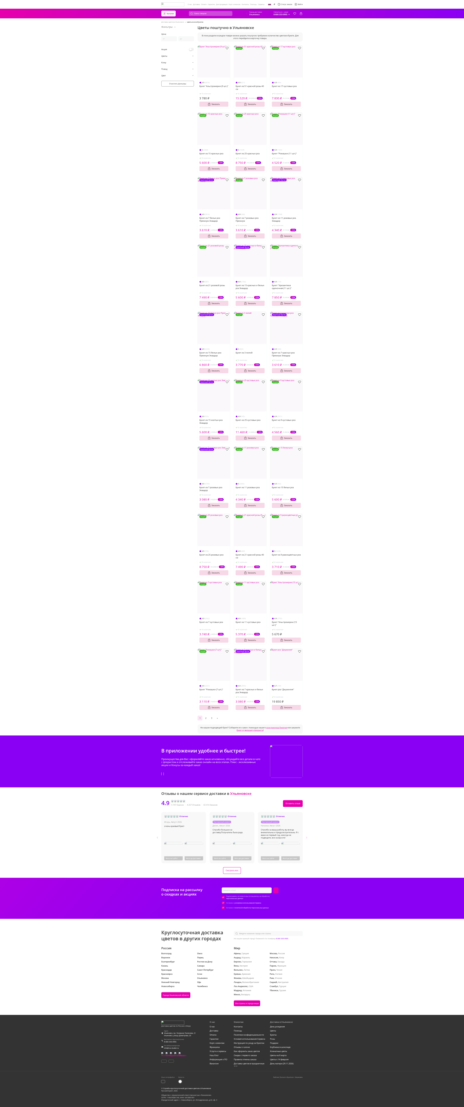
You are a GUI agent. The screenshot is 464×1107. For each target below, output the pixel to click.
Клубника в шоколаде (280, 1047)
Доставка (196, 4)
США (251, 986)
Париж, (273, 965)
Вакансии (214, 1063)
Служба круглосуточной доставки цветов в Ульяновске (187, 1088)
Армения (246, 974)
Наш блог (214, 1055)
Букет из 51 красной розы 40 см (250, 87)
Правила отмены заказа (245, 1059)
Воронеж (165, 957)
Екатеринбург (168, 961)
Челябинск (202, 986)
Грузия (282, 990)
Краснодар (166, 970)
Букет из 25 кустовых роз (248, 420)
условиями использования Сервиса (247, 903)
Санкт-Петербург (205, 970)
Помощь (253, 4)
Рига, (272, 974)
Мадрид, (238, 990)
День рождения (277, 1026)
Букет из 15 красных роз (211, 153)
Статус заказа (286, 4)
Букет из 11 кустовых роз (248, 622)
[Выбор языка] (269, 4)
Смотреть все (232, 870)
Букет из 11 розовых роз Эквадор (284, 219)
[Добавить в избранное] (227, 48)
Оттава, (273, 961)
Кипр (281, 957)
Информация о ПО (218, 1059)
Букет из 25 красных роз (248, 153)
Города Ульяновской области (176, 995)
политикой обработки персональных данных (251, 908)
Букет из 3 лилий (244, 352)
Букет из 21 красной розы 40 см (250, 556)
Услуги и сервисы (218, 1051)
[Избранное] (294, 13)
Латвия (278, 974)
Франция (281, 965)
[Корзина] (301, 13)
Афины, (237, 953)
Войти (300, 4)
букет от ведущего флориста (250, 730)
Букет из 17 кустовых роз (284, 86)
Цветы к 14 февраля (279, 1059)
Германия (247, 961)
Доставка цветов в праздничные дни (249, 1065)
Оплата (204, 4)
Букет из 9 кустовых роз (283, 420)
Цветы (273, 1030)
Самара (200, 965)
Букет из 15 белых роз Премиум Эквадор (210, 354)
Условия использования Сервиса (249, 1039)
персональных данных (234, 898)
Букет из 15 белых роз (283, 487)
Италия (278, 978)
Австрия (243, 965)
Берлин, (238, 961)
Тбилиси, (274, 990)
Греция (245, 953)
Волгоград (166, 953)
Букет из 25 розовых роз (211, 554)
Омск (199, 953)
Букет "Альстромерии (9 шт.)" (213, 86)
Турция (282, 986)
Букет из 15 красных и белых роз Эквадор (250, 287)
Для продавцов (221, 4)
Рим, (272, 978)
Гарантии (211, 4)
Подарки (274, 1043)
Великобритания (250, 982)
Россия (281, 953)
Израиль (246, 957)
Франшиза (215, 1047)
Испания (247, 990)
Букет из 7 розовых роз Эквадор (210, 489)
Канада (281, 961)
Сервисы (261, 4)
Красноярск (167, 974)
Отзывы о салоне (242, 1047)
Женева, (238, 978)
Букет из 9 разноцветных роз (286, 554)
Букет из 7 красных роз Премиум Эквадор (283, 354)
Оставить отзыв (293, 803)
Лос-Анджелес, (241, 986)
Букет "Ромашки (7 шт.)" (211, 689)
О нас (190, 4)
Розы (272, 1039)
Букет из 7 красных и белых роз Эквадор (249, 691)
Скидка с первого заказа (245, 1055)
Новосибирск (167, 986)
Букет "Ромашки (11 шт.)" (284, 153)
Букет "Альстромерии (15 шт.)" (284, 623)
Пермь (200, 957)
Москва (165, 978)
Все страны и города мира (247, 1003)
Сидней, (274, 982)
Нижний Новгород (170, 982)
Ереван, (237, 974)
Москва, (274, 953)
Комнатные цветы (278, 1051)
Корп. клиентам (234, 4)
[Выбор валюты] (274, 4)
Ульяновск (202, 978)
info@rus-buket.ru (171, 1048)
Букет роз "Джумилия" (283, 689)
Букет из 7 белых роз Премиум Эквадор (209, 219)
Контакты (245, 4)
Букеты (273, 1034)
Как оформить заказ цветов (247, 1051)
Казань (164, 965)
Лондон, (238, 982)
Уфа (199, 982)
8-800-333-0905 (282, 938)
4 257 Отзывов (193, 805)
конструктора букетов (276, 727)
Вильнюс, (238, 970)
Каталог (170, 13)
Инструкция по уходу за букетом (249, 1043)
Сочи (199, 974)
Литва (247, 970)
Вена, (236, 965)
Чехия (279, 970)
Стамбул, (274, 986)
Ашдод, (237, 957)
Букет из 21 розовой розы (212, 285)
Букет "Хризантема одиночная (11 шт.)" (282, 287)
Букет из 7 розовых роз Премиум (247, 219)
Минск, (237, 994)
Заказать (215, 104)
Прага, (273, 970)
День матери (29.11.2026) (282, 1063)
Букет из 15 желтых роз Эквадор (211, 421)
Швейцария (248, 978)
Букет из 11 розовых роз (248, 487)
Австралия (283, 982)
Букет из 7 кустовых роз (211, 622)
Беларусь (245, 994)
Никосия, (274, 957)
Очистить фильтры (177, 83)
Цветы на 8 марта (278, 1055)
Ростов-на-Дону (204, 961)
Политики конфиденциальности (249, 1034)
